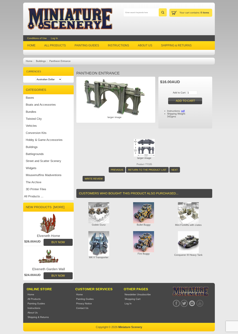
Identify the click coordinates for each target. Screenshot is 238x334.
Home (29, 61)
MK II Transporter (98, 257)
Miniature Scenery (130, 327)
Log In (54, 38)
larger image (144, 158)
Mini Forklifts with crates (188, 224)
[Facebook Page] (176, 303)
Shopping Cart (132, 299)
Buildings (41, 61)
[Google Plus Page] (184, 303)
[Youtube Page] (200, 303)
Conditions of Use (37, 38)
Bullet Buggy (144, 224)
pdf (183, 110)
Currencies (33, 71)
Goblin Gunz (99, 224)
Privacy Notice (84, 303)
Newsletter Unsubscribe (138, 294)
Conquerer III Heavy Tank (188, 254)
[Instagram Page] (192, 303)
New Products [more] (45, 207)
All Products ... (33, 196)
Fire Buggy (144, 253)
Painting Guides (85, 299)
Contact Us (82, 308)
